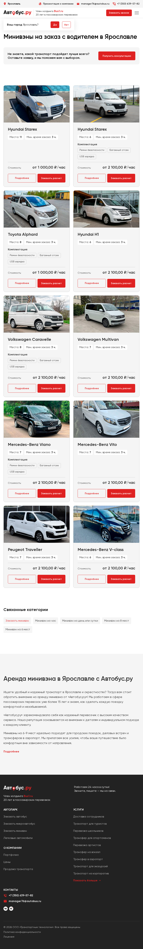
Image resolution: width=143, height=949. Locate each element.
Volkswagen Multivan (98, 339)
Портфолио (11, 854)
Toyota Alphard (23, 234)
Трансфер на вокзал (86, 852)
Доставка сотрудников (88, 816)
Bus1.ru (58, 11)
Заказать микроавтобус (19, 823)
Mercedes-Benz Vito (97, 444)
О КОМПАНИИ (12, 847)
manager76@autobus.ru (25, 901)
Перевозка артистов (87, 845)
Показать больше (85, 880)
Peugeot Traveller (25, 549)
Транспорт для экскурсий (90, 866)
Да (55, 24)
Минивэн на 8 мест (116, 620)
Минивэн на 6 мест (18, 629)
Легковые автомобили (18, 838)
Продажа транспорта (18, 869)
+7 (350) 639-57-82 (128, 3)
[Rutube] (11, 909)
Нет (66, 24)
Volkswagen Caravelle (29, 339)
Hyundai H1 (88, 234)
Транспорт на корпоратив (91, 873)
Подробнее (22, 178)
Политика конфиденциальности (22, 932)
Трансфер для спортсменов (92, 838)
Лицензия (8, 936)
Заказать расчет (51, 178)
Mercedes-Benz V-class (101, 549)
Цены (6, 862)
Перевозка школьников (88, 830)
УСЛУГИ (78, 809)
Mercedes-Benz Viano (29, 444)
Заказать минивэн (17, 620)
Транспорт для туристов (90, 823)
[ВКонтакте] (5, 909)
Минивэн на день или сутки (80, 620)
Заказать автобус (15, 816)
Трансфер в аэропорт (88, 859)
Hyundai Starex (22, 129)
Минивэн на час (45, 620)
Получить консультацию (117, 55)
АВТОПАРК (10, 809)
